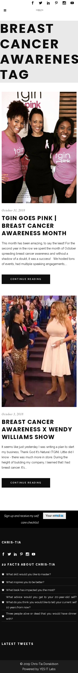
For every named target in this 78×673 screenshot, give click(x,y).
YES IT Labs (48, 669)
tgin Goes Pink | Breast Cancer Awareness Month (34, 225)
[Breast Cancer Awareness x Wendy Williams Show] (39, 351)
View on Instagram (41, 632)
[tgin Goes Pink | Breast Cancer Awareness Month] (39, 147)
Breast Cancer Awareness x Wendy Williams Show (37, 429)
